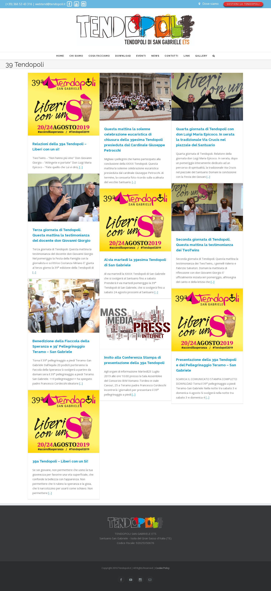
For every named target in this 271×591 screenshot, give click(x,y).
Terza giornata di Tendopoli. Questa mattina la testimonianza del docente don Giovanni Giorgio (61, 235)
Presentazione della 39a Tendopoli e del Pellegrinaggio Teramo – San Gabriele (206, 365)
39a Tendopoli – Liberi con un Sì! (60, 461)
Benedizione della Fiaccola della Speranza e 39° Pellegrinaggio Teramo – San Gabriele (60, 346)
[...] (81, 167)
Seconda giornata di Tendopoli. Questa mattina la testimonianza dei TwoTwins (204, 244)
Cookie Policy (162, 568)
